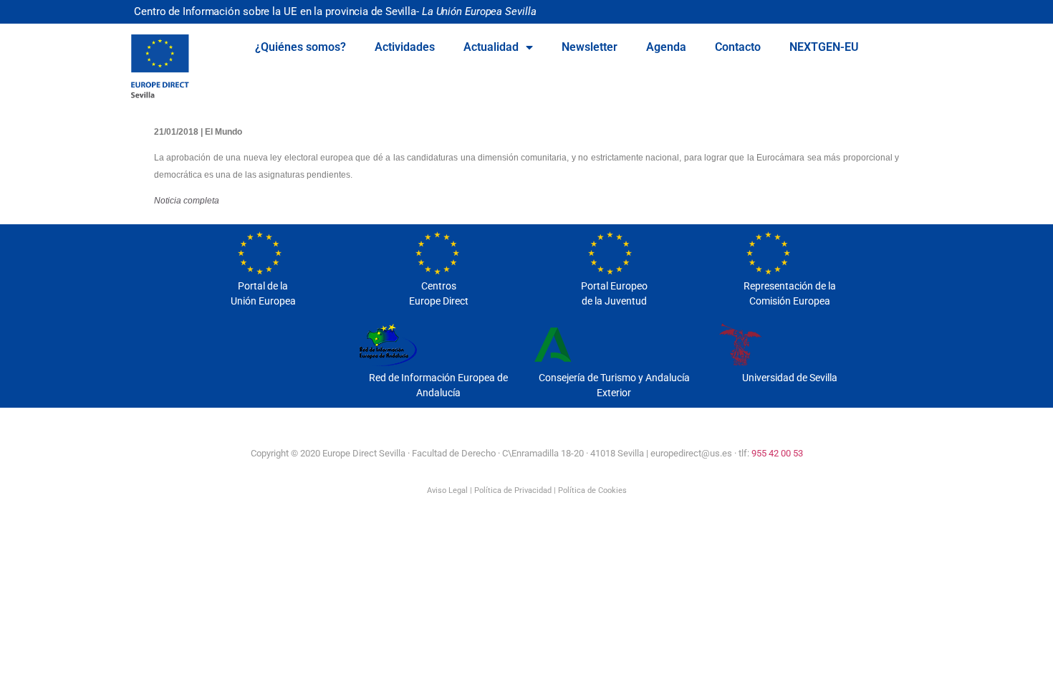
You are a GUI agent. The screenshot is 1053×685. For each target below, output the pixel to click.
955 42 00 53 (777, 453)
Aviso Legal (447, 490)
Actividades (405, 47)
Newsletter (589, 47)
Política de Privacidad (513, 490)
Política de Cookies (592, 490)
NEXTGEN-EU (824, 47)
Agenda (666, 47)
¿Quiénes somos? (300, 47)
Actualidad (491, 47)
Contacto (738, 47)
